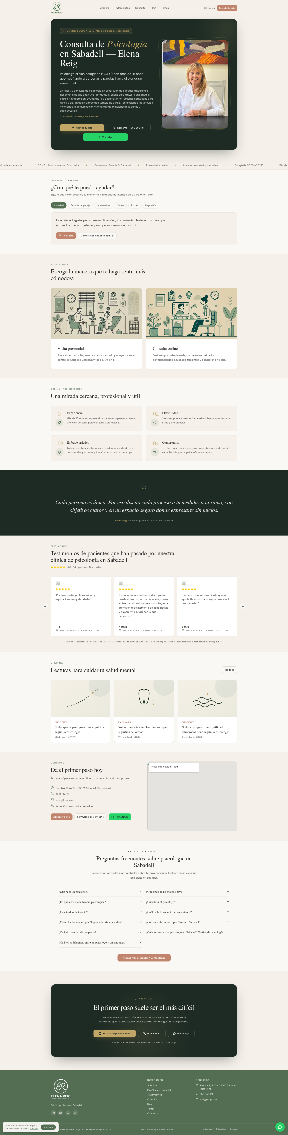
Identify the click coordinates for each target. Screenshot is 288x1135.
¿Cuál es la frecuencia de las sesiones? (169, 912)
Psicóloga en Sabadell (159, 1090)
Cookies (233, 1129)
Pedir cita (68, 235)
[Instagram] (53, 1113)
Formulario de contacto (90, 816)
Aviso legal (208, 1129)
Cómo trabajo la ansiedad (95, 235)
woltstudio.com (166, 1129)
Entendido (48, 1127)
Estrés (134, 205)
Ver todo (229, 669)
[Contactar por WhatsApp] (280, 1127)
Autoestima (103, 205)
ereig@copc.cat (66, 800)
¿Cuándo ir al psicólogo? (161, 902)
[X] (75, 1113)
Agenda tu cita (227, 7)
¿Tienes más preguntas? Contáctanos (144, 957)
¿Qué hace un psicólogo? (73, 892)
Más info (34, 1128)
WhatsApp (107, 137)
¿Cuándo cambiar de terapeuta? (77, 932)
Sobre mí (104, 8)
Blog (153, 8)
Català (211, 7)
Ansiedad (59, 205)
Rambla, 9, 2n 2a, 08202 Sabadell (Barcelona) (83, 788)
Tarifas (165, 8)
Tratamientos (122, 8)
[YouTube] (68, 1113)
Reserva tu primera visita (116, 1033)
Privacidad (221, 1129)
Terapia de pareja (80, 205)
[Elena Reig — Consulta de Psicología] (57, 8)
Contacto (152, 1113)
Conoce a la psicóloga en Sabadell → (80, 116)
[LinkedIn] (60, 1113)
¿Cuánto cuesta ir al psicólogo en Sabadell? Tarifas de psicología (184, 932)
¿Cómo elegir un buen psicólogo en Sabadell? (173, 922)
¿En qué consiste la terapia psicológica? (82, 902)
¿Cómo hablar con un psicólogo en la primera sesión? (90, 922)
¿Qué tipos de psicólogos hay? (164, 892)
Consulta (140, 8)
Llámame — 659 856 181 (130, 127)
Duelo (121, 205)
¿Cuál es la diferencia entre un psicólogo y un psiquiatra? (92, 942)
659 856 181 (63, 794)
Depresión (150, 205)
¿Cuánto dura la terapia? (73, 912)
